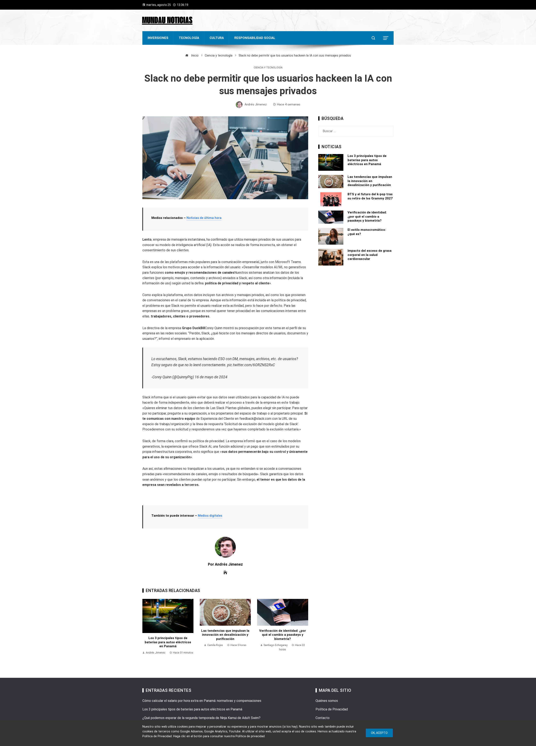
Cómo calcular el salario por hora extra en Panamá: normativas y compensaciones (201, 701)
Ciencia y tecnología (268, 67)
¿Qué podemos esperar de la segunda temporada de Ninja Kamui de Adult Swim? (201, 718)
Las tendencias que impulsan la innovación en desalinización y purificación (225, 635)
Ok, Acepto (379, 732)
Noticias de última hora (204, 218)
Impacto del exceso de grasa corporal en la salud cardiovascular (370, 255)
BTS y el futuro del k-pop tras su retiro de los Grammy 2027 (370, 196)
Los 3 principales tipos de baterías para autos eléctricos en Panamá (168, 642)
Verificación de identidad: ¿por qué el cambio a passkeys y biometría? (282, 635)
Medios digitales (210, 515)
